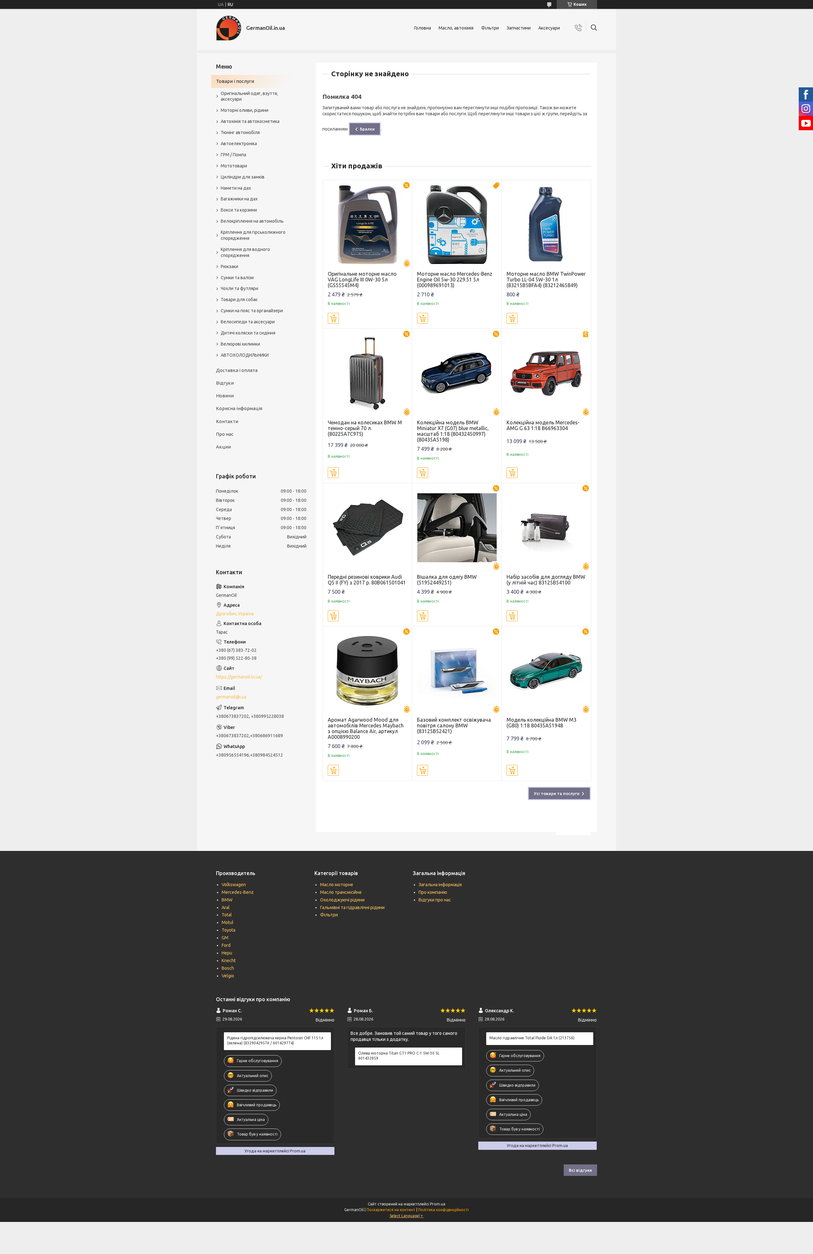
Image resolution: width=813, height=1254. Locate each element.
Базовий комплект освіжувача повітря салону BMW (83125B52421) (454, 725)
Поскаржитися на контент (390, 1210)
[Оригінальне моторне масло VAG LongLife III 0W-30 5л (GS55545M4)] (367, 224)
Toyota (228, 930)
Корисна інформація (239, 408)
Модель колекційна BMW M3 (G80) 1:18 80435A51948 (541, 722)
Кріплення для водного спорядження (245, 252)
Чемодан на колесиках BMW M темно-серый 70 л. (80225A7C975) (365, 428)
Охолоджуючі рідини (342, 899)
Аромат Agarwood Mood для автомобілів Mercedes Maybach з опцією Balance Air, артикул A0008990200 (366, 728)
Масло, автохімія (456, 27)
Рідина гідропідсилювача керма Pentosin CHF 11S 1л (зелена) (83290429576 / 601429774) (275, 1040)
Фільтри (490, 27)
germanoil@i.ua (231, 696)
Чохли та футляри (239, 288)
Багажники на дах (239, 198)
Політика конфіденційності (443, 1210)
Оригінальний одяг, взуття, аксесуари (249, 96)
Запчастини (519, 27)
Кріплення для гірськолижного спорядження (253, 235)
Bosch (228, 968)
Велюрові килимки (240, 344)
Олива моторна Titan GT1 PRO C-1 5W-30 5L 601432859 (399, 1055)
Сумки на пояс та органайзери (252, 310)
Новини (225, 395)
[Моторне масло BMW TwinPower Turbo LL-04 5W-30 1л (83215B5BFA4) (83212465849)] (546, 224)
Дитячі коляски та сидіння (248, 332)
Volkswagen (234, 884)
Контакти (227, 421)
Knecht (229, 960)
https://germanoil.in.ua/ (239, 676)
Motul (227, 922)
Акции (223, 446)
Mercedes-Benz (238, 892)
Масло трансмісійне (341, 892)
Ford (226, 945)
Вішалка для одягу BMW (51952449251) (447, 579)
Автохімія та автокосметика (250, 121)
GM (225, 937)
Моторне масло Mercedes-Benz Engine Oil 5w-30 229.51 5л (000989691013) (454, 279)
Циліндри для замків (243, 176)
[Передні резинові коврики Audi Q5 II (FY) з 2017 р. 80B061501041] (367, 527)
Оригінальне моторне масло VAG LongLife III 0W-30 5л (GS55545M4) (362, 279)
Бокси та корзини (239, 209)
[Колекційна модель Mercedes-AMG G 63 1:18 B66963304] (546, 373)
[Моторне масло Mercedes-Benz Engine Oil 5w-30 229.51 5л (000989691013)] (456, 224)
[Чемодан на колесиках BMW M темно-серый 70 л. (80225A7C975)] (367, 373)
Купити (333, 318)
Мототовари (234, 165)
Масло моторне (336, 884)
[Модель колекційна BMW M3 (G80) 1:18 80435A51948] (546, 671)
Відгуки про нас (435, 899)
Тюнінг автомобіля (240, 132)
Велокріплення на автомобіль (252, 221)
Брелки (367, 129)
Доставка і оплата (237, 370)
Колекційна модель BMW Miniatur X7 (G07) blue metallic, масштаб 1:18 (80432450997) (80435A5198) (453, 431)
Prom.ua (437, 1204)
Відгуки (225, 383)
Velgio (228, 975)
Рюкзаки (229, 266)
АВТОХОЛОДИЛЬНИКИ (245, 355)
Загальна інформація (440, 884)
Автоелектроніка (239, 143)
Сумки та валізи (237, 277)
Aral (226, 907)
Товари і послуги (235, 81)
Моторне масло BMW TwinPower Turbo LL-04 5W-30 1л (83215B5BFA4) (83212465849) (546, 279)
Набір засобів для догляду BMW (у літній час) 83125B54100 (546, 579)
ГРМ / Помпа (233, 154)
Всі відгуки (580, 1170)
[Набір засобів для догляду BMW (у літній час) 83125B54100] (546, 527)
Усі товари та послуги (557, 793)
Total (227, 914)
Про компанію (433, 892)
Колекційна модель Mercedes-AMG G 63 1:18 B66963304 (543, 425)
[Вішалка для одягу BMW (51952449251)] (456, 527)
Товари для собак (239, 299)
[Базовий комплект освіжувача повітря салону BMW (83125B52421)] (456, 671)
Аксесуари (549, 27)
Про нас (224, 434)
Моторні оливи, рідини (244, 110)
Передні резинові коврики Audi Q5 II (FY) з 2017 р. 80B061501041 (367, 579)
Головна (422, 27)
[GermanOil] (228, 28)
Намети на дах (236, 188)
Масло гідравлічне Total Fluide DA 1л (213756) (531, 1038)
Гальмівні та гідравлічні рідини (352, 907)
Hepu (227, 952)
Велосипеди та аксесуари (248, 321)
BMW (227, 899)
